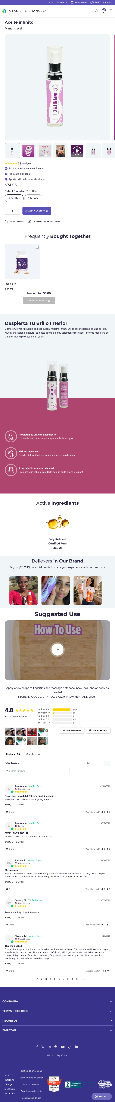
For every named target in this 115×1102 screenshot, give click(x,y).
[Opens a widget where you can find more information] (101, 1096)
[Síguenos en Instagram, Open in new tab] (49, 1047)
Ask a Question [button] (73, 730)
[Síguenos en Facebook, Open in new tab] (37, 1047)
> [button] (83, 979)
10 (77, 979)
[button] (103, 812)
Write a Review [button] (100, 730)
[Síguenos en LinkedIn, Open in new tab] (77, 1047)
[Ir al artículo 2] (28, 150)
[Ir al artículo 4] (60, 150)
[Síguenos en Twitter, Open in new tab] (43, 1047)
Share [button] (11, 812)
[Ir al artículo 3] (44, 150)
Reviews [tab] (10, 754)
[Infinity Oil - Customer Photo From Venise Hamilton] (10, 732)
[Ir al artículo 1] (12, 150)
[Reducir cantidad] (8, 211)
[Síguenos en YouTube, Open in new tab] (63, 1047)
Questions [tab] (31, 754)
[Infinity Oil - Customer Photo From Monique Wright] (32, 732)
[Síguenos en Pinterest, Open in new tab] (56, 1047)
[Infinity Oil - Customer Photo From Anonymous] (43, 732)
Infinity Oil (9, 804)
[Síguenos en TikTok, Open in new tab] (70, 1047)
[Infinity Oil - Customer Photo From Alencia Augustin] (32, 741)
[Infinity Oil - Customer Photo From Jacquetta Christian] (43, 741)
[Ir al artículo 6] (93, 150)
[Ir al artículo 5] (76, 150)
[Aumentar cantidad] (17, 211)
